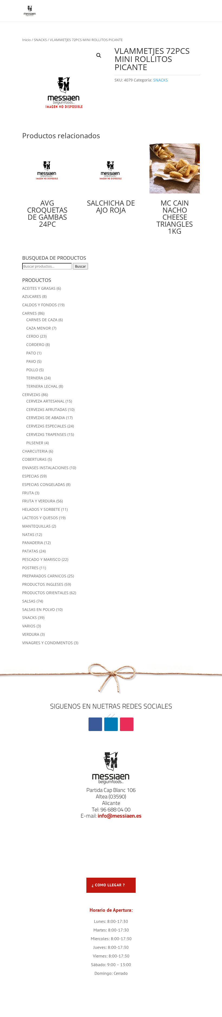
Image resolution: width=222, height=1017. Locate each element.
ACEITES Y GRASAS (39, 288)
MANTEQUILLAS (36, 526)
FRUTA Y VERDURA (38, 500)
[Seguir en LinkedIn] (111, 724)
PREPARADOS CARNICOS (44, 575)
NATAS (28, 534)
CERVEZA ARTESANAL (45, 401)
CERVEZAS (31, 394)
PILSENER (34, 442)
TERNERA (34, 377)
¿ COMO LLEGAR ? (108, 885)
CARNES (29, 313)
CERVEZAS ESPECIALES (46, 426)
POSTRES (30, 567)
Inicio (26, 39)
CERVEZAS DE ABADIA (45, 417)
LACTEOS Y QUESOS (40, 517)
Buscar (80, 266)
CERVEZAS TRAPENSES (46, 434)
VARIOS (28, 625)
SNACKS (40, 39)
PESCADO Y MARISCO (41, 559)
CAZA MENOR (38, 328)
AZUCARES (31, 296)
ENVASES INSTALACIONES (45, 467)
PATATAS (30, 551)
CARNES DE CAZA (41, 319)
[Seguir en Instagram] (126, 724)
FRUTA (28, 492)
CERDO (32, 336)
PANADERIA (32, 542)
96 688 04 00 (115, 809)
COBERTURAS (34, 459)
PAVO (31, 361)
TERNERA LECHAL (42, 386)
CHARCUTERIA (35, 451)
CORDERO (35, 344)
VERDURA (30, 634)
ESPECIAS (30, 476)
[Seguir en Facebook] (95, 724)
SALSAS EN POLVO (38, 609)
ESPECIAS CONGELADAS (43, 484)
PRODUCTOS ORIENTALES (45, 592)
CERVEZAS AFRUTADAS (46, 409)
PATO (31, 353)
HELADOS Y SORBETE (41, 509)
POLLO (32, 369)
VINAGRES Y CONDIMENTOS (47, 642)
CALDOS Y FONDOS (39, 304)
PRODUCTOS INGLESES (42, 584)
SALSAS (28, 601)
